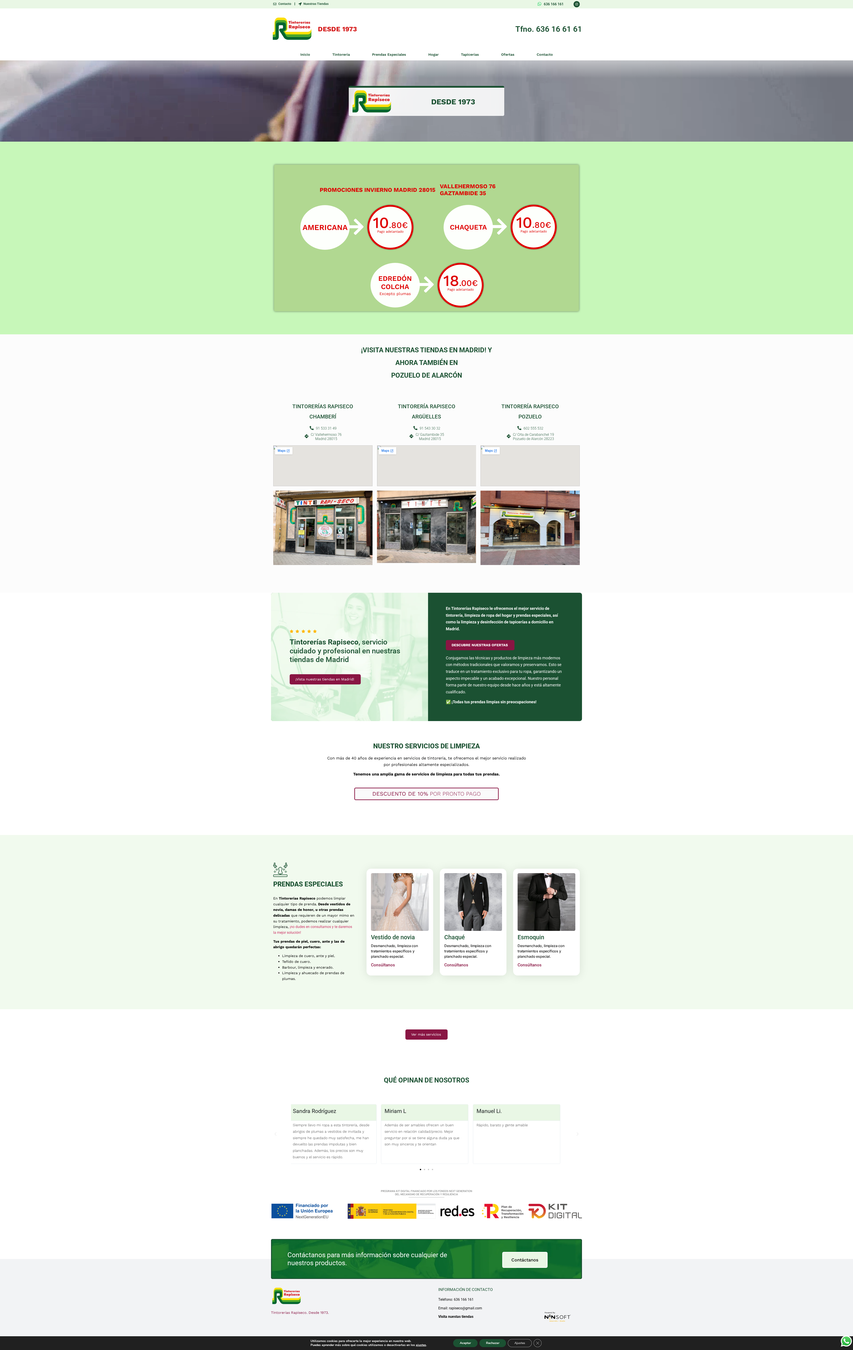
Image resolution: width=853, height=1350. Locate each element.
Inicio (305, 54)
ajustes (421, 1345)
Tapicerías (470, 54)
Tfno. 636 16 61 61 (548, 29)
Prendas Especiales (389, 54)
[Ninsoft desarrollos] (557, 1316)
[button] (275, 1134)
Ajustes (519, 1343)
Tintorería (341, 54)
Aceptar (465, 1343)
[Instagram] (577, 4)
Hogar (433, 54)
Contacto (545, 54)
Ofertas (507, 54)
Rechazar (492, 1343)
